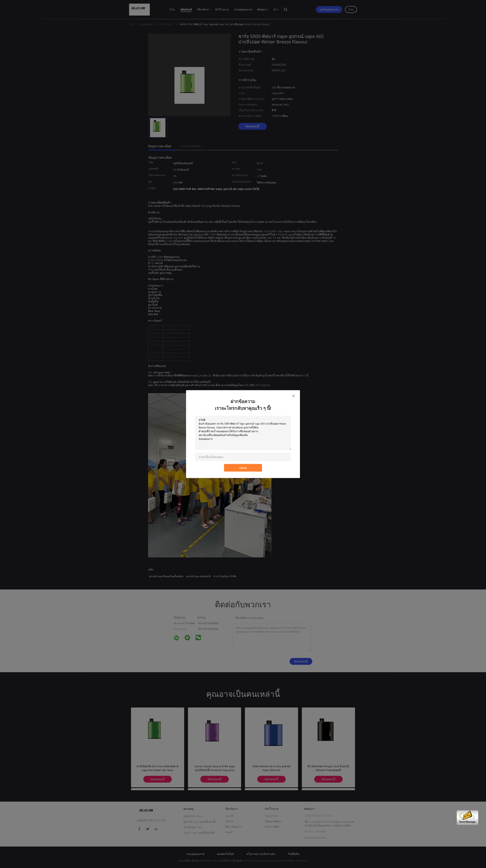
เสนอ (243, 468)
